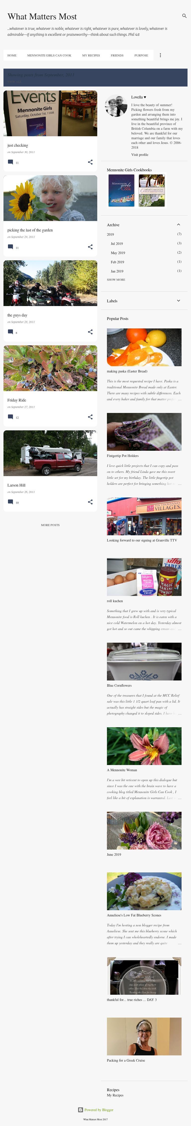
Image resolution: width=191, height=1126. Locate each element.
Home (11, 55)
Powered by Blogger (98, 1109)
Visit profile (139, 154)
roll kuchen (115, 600)
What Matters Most (42, 16)
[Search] (185, 16)
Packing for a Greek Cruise (126, 1060)
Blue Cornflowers (119, 685)
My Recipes (91, 55)
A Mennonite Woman (122, 769)
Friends (117, 55)
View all (14, 82)
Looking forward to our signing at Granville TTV (142, 540)
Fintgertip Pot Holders (123, 455)
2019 (110, 234)
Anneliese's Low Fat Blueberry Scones (134, 915)
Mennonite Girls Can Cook (49, 55)
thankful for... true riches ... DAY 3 (132, 999)
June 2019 (114, 854)
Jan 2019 (117, 271)
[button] (90, 162)
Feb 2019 (117, 262)
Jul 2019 (117, 243)
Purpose (141, 55)
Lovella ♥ (138, 96)
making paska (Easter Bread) (127, 371)
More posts (50, 525)
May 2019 (118, 252)
